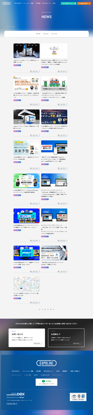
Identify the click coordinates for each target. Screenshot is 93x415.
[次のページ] (53, 309)
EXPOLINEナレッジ (46, 3)
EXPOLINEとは (17, 3)
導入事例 (38, 3)
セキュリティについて (16, 375)
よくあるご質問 (27, 375)
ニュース (54, 34)
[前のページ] (39, 309)
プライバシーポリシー (57, 375)
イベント (45, 34)
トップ (7, 26)
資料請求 (65, 371)
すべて (38, 34)
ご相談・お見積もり (75, 371)
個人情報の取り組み (45, 375)
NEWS (54, 3)
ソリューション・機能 (28, 3)
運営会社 (36, 375)
